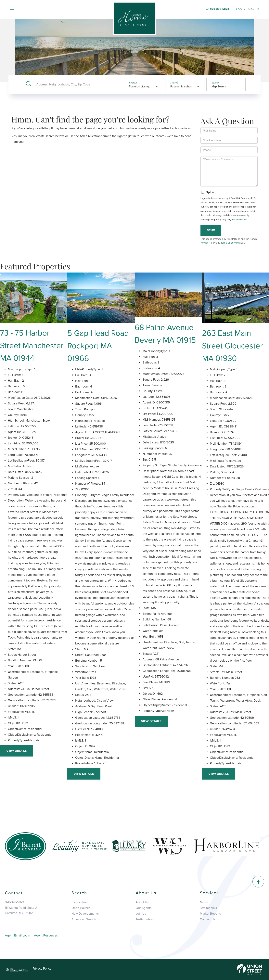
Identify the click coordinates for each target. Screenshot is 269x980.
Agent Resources (46, 935)
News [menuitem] (204, 902)
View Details (16, 751)
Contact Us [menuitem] (207, 919)
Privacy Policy (239, 219)
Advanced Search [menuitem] (83, 919)
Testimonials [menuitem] (144, 919)
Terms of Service (230, 242)
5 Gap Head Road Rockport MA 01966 (98, 345)
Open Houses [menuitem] (80, 908)
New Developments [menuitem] (85, 914)
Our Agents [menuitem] (143, 908)
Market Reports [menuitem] (210, 914)
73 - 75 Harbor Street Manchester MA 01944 (31, 345)
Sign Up (253, 9)
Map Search (219, 86)
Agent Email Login (17, 935)
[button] (28, 84)
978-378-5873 (219, 9)
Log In (240, 9)
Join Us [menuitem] (141, 914)
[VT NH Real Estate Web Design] (249, 969)
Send (211, 230)
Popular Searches (181, 86)
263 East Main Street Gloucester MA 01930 (232, 345)
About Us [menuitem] (142, 902)
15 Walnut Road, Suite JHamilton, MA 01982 (21, 910)
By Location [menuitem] (79, 902)
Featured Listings (139, 86)
